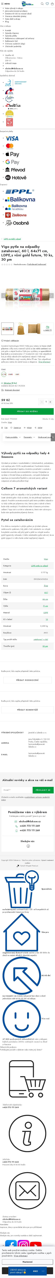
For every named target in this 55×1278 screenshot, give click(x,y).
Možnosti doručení (12, 390)
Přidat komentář (27, 710)
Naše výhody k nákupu (14, 8)
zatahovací (38, 639)
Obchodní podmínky (13, 46)
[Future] (3, 374)
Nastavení (27, 1261)
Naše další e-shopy (12, 19)
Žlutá (46, 586)
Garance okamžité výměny (15, 16)
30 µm (45, 646)
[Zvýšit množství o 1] (50, 402)
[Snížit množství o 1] (42, 402)
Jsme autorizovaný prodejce (16, 11)
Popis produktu (12, 437)
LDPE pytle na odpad (39, 565)
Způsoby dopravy (12, 33)
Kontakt (8, 30)
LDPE (46, 612)
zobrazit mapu (11, 63)
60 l (46, 592)
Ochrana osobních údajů (15, 43)
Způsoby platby (11, 36)
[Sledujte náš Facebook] (11, 1245)
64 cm (45, 599)
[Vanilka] (17, 374)
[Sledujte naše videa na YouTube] (36, 1245)
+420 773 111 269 (30, 826)
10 (47, 619)
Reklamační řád (11, 41)
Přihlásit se (43, 790)
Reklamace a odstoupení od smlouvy (19, 38)
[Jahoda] (10, 374)
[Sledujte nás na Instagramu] (23, 1245)
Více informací (21, 1255)
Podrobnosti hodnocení (36, 264)
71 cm (45, 606)
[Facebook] (28, 846)
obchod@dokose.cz (30, 821)
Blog (7, 21)
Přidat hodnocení (27, 680)
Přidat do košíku (27, 411)
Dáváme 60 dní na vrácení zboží (18, 13)
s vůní (45, 639)
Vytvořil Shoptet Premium (29, 866)
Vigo (10, 422)
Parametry (28, 437)
